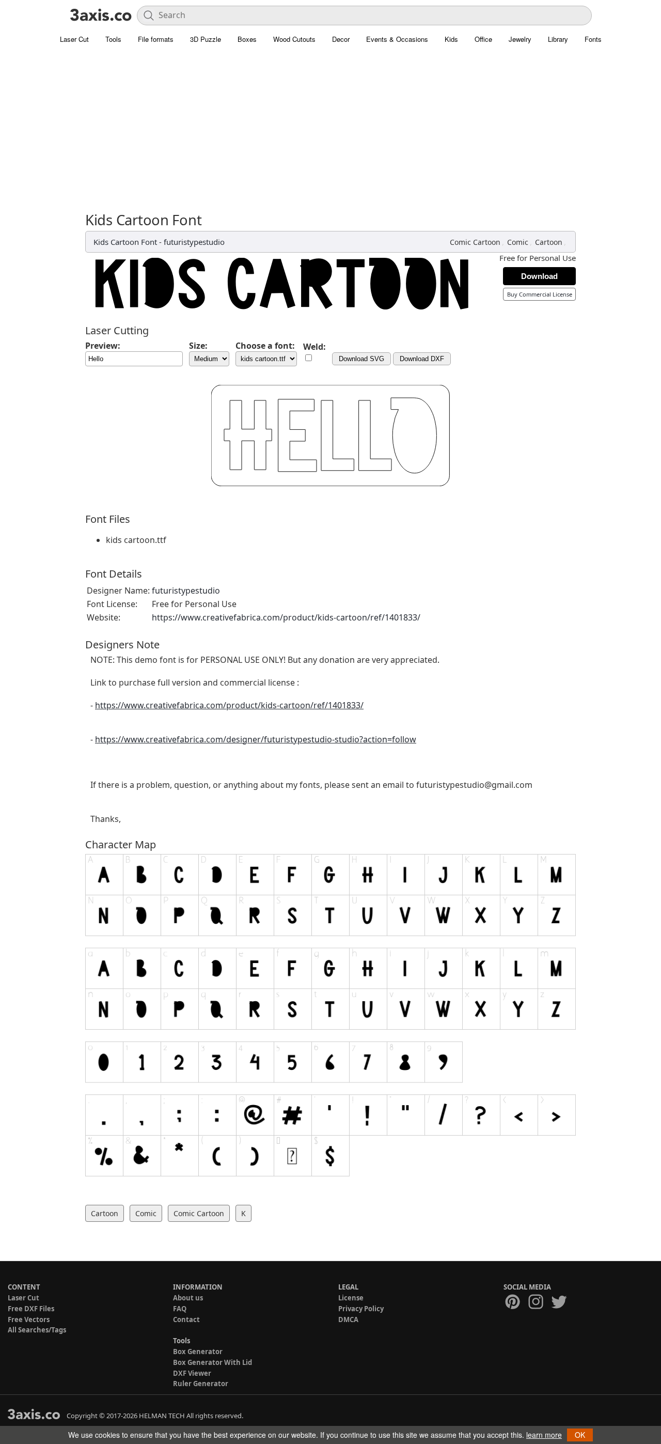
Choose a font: (265, 345)
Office (483, 39)
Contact (186, 1319)
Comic (517, 242)
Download (539, 276)
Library (558, 39)
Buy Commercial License (539, 294)
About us (188, 1297)
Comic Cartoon (475, 242)
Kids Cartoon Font (125, 242)
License (351, 1297)
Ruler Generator (200, 1383)
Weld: (314, 346)
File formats (156, 39)
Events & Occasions (397, 39)
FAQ (179, 1308)
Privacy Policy (361, 1308)
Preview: (102, 345)
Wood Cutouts (294, 39)
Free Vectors (29, 1319)
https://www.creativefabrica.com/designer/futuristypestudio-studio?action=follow (255, 739)
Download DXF (422, 359)
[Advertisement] (330, 134)
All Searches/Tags (37, 1329)
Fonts (593, 39)
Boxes (247, 39)
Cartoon (548, 242)
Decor (341, 39)
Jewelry (520, 39)
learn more (544, 1435)
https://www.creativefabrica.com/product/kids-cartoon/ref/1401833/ (286, 617)
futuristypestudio (194, 242)
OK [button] (580, 1435)
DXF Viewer (192, 1373)
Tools (113, 39)
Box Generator (198, 1351)
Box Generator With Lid (212, 1362)
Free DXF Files (31, 1308)
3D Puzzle (205, 39)
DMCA (348, 1319)
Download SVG (361, 359)
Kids (451, 39)
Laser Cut (74, 39)
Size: (198, 345)
